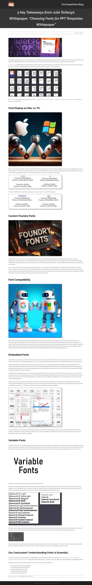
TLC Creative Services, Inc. (15, 576)
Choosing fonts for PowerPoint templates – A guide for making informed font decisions (55, 99)
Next (81, 33)
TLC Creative (13, 99)
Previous (77, 33)
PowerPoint (30, 576)
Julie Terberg (11, 64)
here (45, 559)
